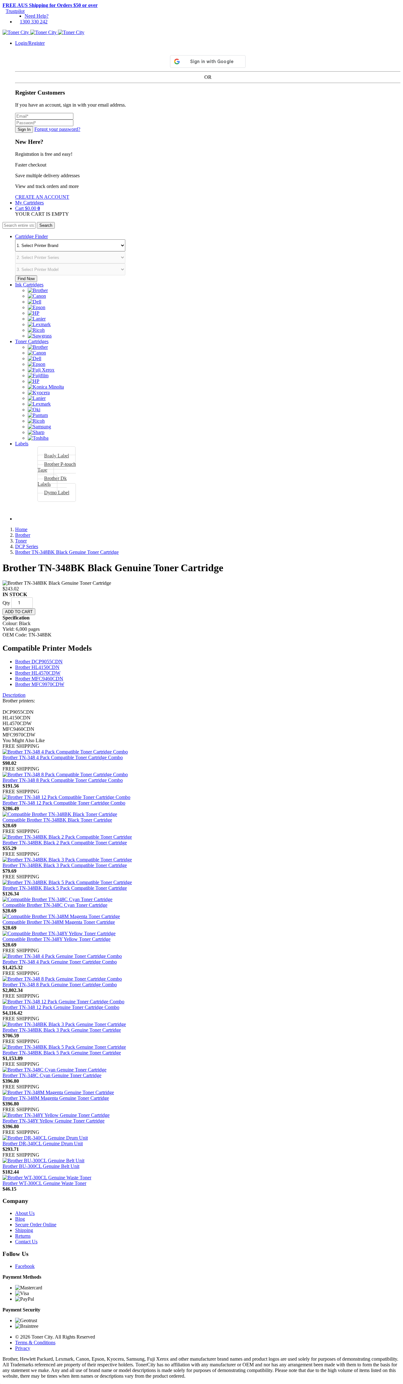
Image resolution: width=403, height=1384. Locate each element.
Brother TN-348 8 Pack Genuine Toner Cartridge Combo (60, 984)
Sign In (24, 129)
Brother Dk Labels (52, 481)
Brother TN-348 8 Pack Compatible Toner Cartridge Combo (63, 780)
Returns (23, 1236)
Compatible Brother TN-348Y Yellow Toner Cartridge (57, 939)
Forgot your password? (57, 129)
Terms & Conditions (35, 1342)
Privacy (22, 1348)
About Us (25, 1213)
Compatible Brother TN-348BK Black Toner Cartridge (57, 820)
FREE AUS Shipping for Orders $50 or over (50, 5)
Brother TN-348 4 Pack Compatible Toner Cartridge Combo (63, 757)
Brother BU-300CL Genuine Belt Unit (41, 1166)
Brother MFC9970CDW (39, 684)
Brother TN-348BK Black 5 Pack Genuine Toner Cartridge (62, 1052)
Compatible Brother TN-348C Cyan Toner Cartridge (55, 905)
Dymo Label (56, 492)
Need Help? (36, 16)
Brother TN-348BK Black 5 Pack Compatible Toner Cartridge (65, 888)
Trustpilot (15, 11)
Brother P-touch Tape (56, 466)
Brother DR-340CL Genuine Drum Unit (43, 1143)
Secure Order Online (35, 1224)
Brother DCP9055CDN (39, 661)
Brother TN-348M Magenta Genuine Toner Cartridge (56, 1098)
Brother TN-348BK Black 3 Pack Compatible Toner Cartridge (65, 865)
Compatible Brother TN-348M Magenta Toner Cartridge (59, 922)
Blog (20, 1219)
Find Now (26, 278)
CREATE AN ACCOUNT (42, 197)
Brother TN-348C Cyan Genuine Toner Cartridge (52, 1075)
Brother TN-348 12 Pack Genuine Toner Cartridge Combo (61, 1007)
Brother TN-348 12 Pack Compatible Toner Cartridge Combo (64, 803)
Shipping (24, 1230)
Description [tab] (14, 695)
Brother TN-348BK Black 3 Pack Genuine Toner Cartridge (62, 1030)
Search (45, 225)
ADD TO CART (19, 611)
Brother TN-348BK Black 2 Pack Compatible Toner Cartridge (65, 842)
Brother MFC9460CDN (39, 678)
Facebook (25, 1266)
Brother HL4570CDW (37, 673)
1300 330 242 (34, 21)
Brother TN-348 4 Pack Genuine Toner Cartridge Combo (60, 962)
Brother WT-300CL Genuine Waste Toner (44, 1183)
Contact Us (26, 1241)
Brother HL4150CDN (37, 667)
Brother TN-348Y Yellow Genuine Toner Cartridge (54, 1120)
